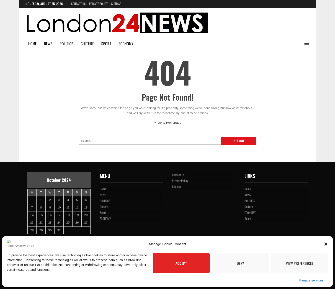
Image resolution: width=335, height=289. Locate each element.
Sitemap (116, 3)
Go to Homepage (169, 122)
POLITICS (66, 44)
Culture (87, 44)
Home (32, 44)
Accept (181, 263)
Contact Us (78, 3)
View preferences (300, 263)
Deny (240, 263)
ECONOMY (126, 44)
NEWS (48, 44)
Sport (106, 44)
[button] (326, 244)
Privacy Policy (98, 3)
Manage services (311, 280)
